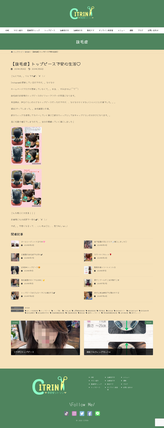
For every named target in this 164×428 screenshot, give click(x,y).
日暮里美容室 (72, 313)
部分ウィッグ (136, 313)
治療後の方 (111, 380)
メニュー (126, 377)
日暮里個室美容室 (58, 313)
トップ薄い (57, 311)
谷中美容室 (124, 313)
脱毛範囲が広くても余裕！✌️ (33, 280)
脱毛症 (82, 313)
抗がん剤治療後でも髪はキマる (106, 292)
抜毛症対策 (145, 311)
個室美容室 (92, 311)
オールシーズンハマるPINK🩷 (33, 241)
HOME (92, 377)
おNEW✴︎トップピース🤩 (30, 267)
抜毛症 (27, 308)
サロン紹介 (95, 380)
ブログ (125, 384)
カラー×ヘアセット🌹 (103, 254)
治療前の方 (111, 377)
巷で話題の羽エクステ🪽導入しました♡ (110, 241)
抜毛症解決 (31, 313)
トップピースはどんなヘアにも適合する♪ (38, 292)
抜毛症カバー (120, 311)
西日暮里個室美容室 (110, 313)
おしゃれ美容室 (32, 311)
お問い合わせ (127, 387)
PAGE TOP (158, 412)
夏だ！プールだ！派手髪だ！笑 (106, 280)
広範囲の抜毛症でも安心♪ (32, 254)
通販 (124, 380)
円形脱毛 (102, 311)
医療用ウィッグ (96, 384)
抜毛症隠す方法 (43, 313)
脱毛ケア (110, 384)
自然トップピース (94, 313)
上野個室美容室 (79, 311)
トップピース (45, 311)
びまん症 (67, 311)
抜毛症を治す (133, 311)
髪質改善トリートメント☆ (105, 267)
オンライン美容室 (112, 388)
